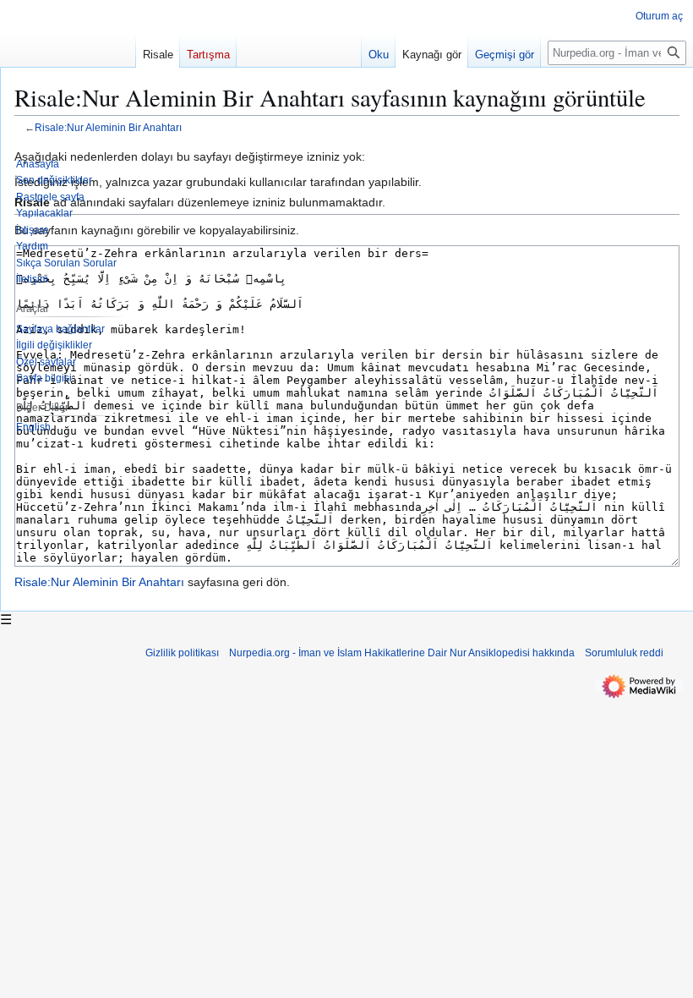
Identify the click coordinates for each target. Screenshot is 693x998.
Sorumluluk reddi (624, 653)
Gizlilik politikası (182, 653)
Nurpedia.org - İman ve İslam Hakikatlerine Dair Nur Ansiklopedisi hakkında (402, 653)
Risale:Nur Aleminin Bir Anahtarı (99, 582)
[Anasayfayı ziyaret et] (67, 67)
